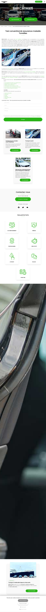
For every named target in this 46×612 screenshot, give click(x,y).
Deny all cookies (23, 603)
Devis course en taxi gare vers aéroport (11, 88)
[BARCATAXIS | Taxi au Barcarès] (4, 2)
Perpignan (6, 96)
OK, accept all (23, 600)
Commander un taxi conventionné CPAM (11, 85)
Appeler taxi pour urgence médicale (10, 83)
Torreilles (9, 26)
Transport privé (29, 141)
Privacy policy (23, 609)
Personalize (23, 607)
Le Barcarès (6, 94)
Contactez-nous (38, 1)
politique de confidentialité (36, 116)
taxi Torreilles (18, 39)
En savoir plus (15, 150)
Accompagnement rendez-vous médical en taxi (12, 82)
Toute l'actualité (31, 590)
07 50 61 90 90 (16, 19)
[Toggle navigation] (44, 1)
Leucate (5, 95)
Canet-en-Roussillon (8, 93)
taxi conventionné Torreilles (29, 71)
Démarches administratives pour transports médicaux (22, 170)
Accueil (2, 26)
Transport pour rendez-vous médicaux (12, 141)
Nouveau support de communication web (20, 582)
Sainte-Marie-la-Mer (7, 97)
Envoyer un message (23, 199)
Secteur (5, 26)
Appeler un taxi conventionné (9, 84)
